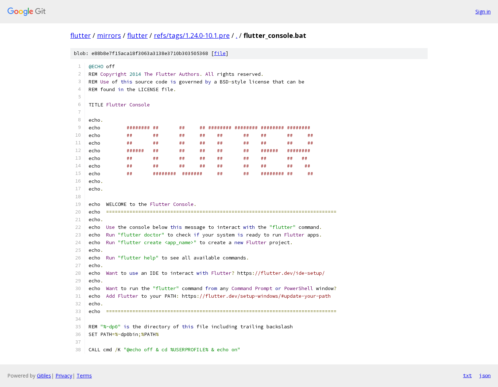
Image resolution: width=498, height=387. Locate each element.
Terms (84, 375)
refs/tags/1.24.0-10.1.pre (192, 35)
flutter (80, 35)
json (485, 375)
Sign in (483, 11)
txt (467, 375)
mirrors (109, 35)
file (220, 53)
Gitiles (44, 375)
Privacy (63, 375)
